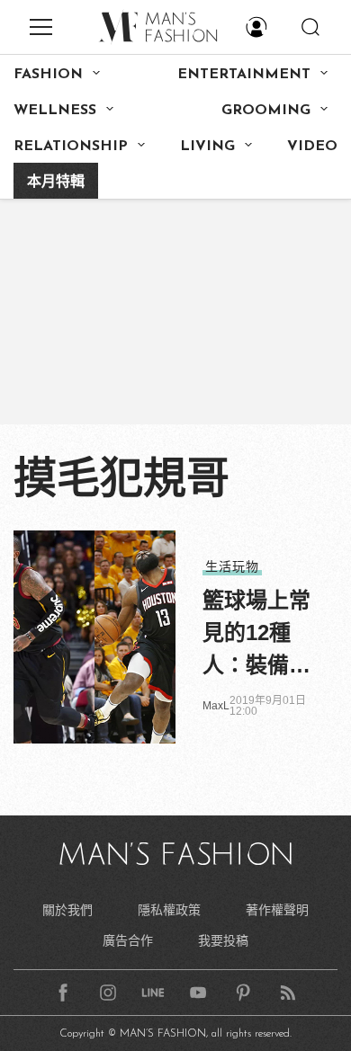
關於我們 (67, 910)
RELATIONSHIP (71, 146)
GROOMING (265, 110)
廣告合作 (128, 940)
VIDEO (312, 146)
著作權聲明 (277, 910)
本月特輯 (56, 182)
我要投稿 (223, 940)
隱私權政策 (169, 910)
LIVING (207, 146)
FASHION (48, 74)
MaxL (216, 705)
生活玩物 (232, 566)
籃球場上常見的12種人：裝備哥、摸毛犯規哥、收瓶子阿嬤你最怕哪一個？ (256, 634)
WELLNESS (55, 110)
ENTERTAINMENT (243, 74)
